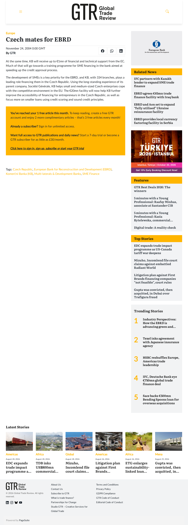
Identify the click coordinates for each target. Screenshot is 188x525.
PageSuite (24, 520)
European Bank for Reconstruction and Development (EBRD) (73, 169)
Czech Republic (22, 169)
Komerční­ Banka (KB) (19, 173)
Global (70, 454)
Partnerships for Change (63, 502)
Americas (12, 454)
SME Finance (90, 173)
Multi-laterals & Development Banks (57, 173)
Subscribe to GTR (60, 493)
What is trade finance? (62, 498)
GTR (13, 53)
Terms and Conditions (107, 485)
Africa (40, 454)
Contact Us (57, 489)
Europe (10, 33)
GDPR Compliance (105, 493)
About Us (56, 485)
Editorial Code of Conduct (109, 502)
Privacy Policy (103, 489)
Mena (158, 454)
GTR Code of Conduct (107, 498)
